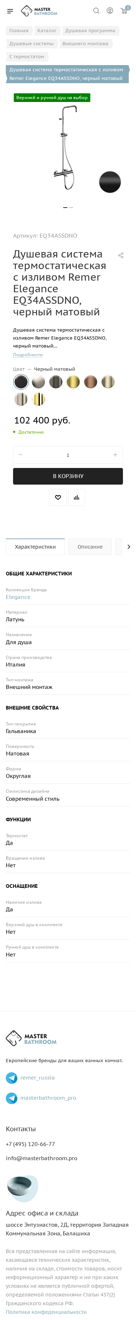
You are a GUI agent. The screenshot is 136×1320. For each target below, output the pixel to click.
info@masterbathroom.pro (41, 1158)
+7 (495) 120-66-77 (30, 1144)
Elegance (18, 596)
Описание (90, 547)
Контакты (21, 1129)
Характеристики (35, 547)
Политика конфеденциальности (46, 1312)
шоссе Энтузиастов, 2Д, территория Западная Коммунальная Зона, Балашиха (67, 1223)
